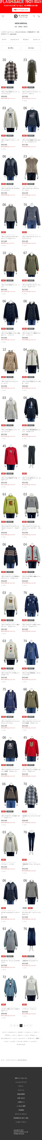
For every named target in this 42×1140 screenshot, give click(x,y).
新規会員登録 (21, 1094)
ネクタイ (26, 39)
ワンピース (31, 1038)
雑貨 (37, 1038)
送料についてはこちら (21, 1078)
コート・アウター (30, 1035)
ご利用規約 (21, 1110)
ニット (15, 1038)
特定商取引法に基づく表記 (21, 1118)
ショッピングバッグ (21, 1082)
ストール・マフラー (22, 1041)
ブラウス (7, 1035)
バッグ (6, 1041)
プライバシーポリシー (21, 1114)
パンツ (14, 1035)
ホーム (2, 1060)
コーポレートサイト (21, 1122)
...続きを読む (13, 34)
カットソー (22, 1038)
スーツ (4, 39)
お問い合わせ (21, 1098)
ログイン (21, 1086)
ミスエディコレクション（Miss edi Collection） (17, 1060)
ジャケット (36, 39)
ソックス (12, 1041)
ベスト (35, 1032)
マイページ (21, 1090)
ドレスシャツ (14, 39)
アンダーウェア (21, 1044)
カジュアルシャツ (6, 1038)
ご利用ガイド (21, 1102)
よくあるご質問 (21, 1106)
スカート (20, 1035)
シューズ (33, 1041)
